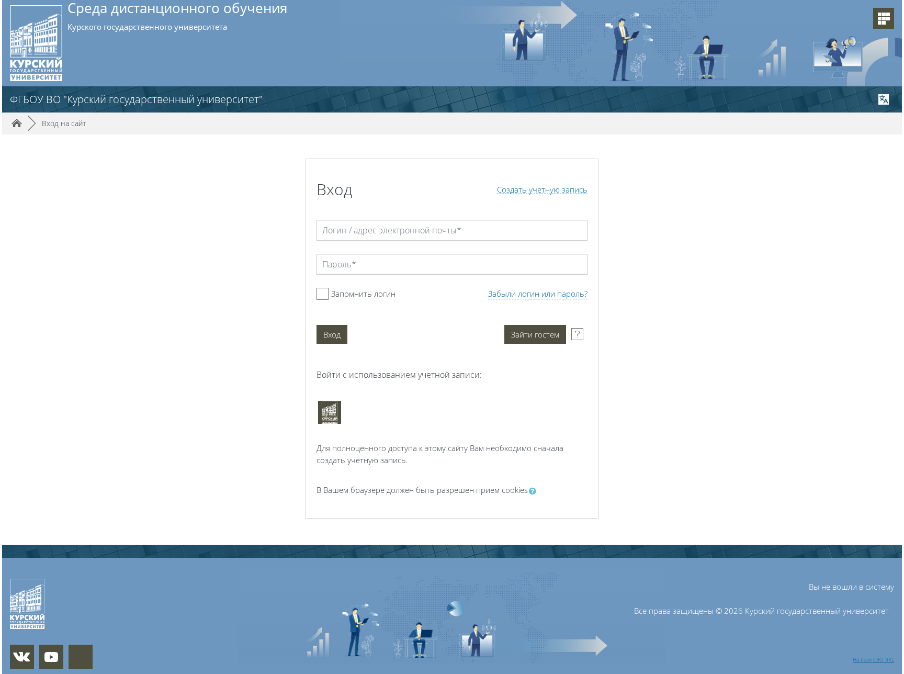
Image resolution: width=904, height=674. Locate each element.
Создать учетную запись (542, 189)
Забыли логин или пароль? (537, 293)
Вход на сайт (64, 123)
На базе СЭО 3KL (873, 659)
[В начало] (77, 604)
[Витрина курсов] (883, 18)
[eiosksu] (329, 412)
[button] (534, 491)
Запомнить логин (363, 293)
